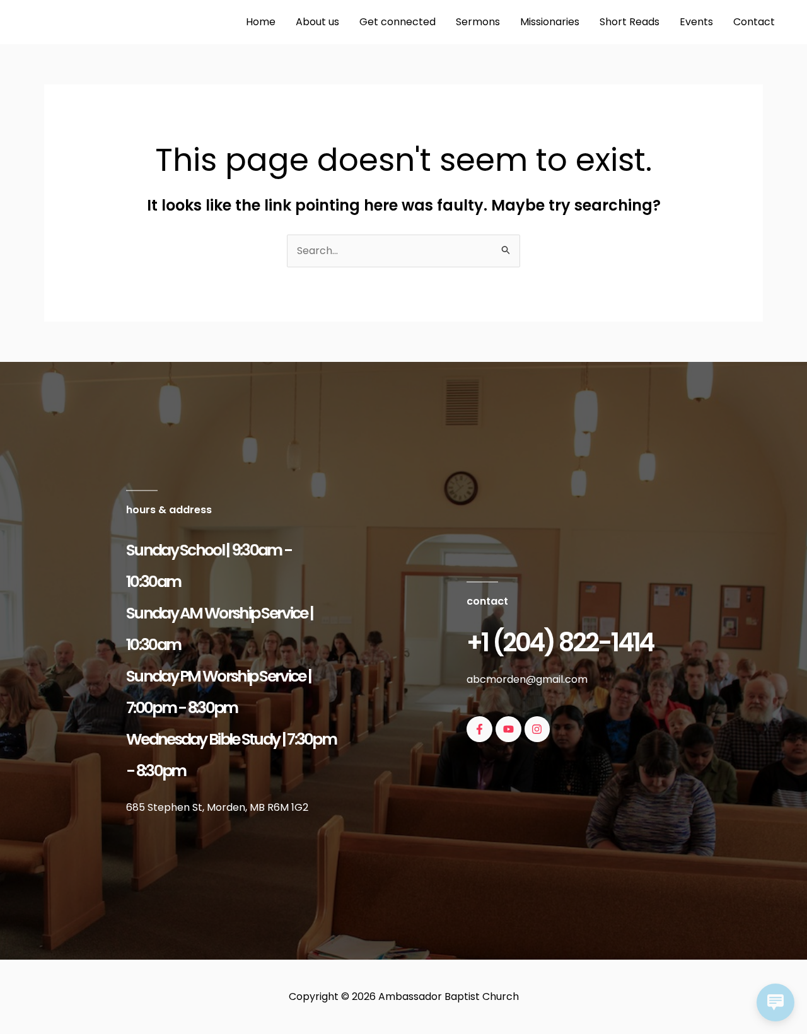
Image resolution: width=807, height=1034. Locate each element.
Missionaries (549, 22)
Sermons (478, 22)
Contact (754, 22)
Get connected (397, 22)
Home (261, 22)
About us (317, 22)
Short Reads (629, 22)
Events (696, 22)
